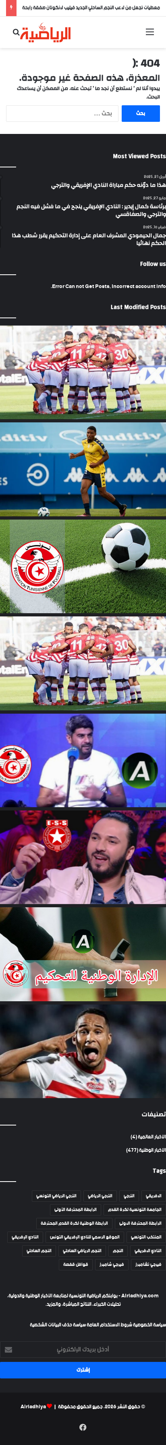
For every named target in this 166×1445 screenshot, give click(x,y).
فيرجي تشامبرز (148, 1264)
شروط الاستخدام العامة (109, 1325)
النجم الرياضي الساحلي (82, 1251)
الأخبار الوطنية (152, 1150)
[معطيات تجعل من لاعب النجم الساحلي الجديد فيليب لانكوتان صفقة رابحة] (83, 469)
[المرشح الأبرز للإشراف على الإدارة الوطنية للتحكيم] (83, 954)
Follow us (153, 264)
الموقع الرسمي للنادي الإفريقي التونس (85, 1237)
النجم (118, 1251)
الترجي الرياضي (100, 1196)
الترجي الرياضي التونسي (56, 1196)
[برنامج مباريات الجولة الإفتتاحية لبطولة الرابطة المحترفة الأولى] (83, 566)
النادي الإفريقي (25, 1237)
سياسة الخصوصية (149, 1325)
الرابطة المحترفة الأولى (75, 1209)
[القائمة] (150, 35)
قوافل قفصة (75, 1264)
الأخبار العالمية (152, 1137)
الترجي (129, 1196)
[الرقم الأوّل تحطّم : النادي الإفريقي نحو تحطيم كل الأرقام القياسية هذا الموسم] (83, 372)
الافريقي (154, 1196)
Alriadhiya (33, 1407)
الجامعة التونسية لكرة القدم (135, 1209)
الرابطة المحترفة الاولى (140, 1223)
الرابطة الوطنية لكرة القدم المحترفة (74, 1223)
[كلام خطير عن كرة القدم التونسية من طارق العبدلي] (83, 760)
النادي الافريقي (148, 1251)
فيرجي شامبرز (112, 1264)
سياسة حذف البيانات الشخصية (58, 1325)
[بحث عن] (16, 35)
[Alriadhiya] (45, 32)
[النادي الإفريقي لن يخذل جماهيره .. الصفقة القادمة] (83, 663)
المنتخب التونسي (146, 1237)
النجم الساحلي (39, 1251)
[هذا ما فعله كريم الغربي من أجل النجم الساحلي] (83, 857)
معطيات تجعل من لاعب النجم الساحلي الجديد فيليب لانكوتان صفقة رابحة (91, 8)
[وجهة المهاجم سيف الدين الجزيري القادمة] (83, 1051)
